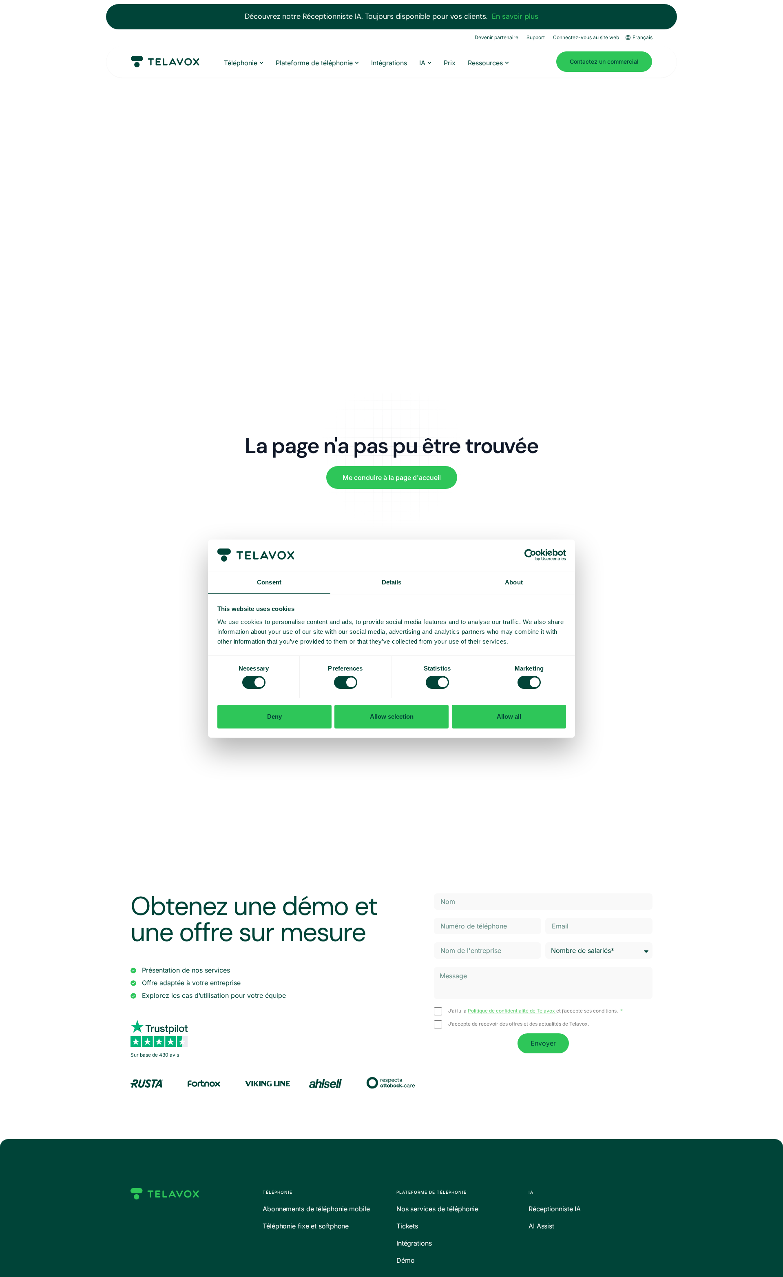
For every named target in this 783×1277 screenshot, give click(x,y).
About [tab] (514, 581)
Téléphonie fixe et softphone (306, 1226)
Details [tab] (392, 581)
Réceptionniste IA (555, 1209)
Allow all (509, 716)
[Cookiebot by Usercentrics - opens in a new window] (530, 555)
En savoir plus (515, 16)
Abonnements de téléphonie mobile (316, 1209)
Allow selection (392, 716)
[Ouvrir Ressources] (507, 63)
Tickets (407, 1226)
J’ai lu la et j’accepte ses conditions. (533, 1010)
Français (642, 37)
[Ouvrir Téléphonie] (261, 63)
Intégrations (414, 1243)
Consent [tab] (269, 581)
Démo (405, 1260)
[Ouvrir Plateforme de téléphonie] (357, 63)
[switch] (345, 682)
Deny (274, 716)
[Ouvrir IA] (429, 63)
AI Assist (541, 1226)
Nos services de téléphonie (437, 1209)
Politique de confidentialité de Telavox (512, 1011)
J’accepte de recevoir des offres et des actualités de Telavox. (518, 1024)
